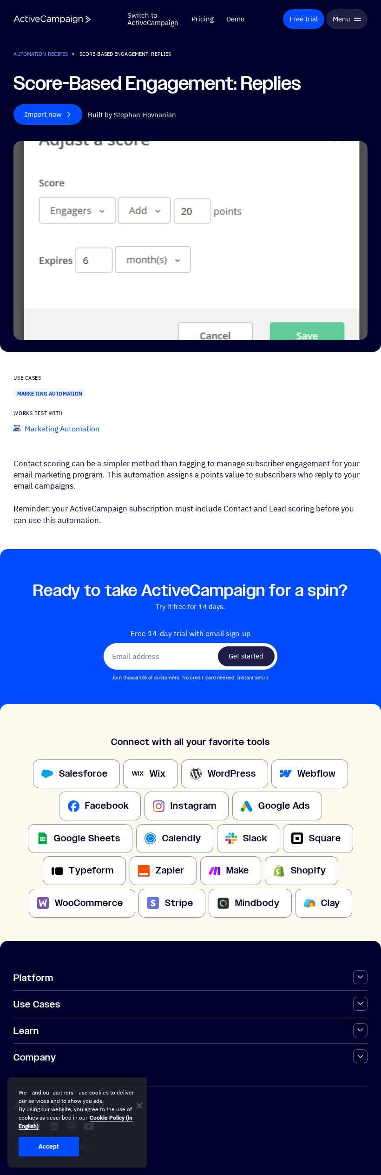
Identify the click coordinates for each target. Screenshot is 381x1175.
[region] (77, 1122)
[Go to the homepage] (52, 19)
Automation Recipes (40, 53)
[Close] (139, 1105)
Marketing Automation (49, 393)
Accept (49, 1146)
